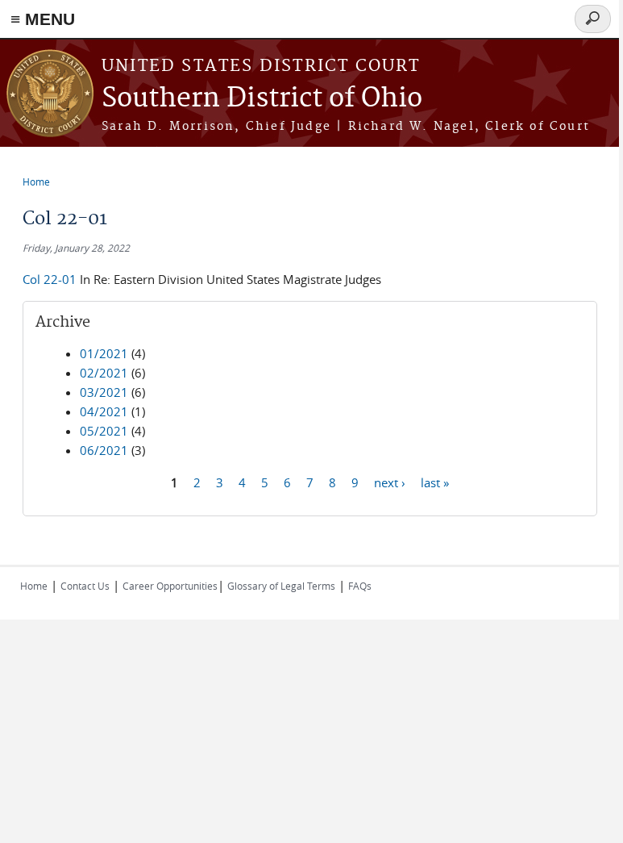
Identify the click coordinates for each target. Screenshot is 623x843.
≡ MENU (42, 19)
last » (435, 482)
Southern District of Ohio (262, 98)
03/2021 (104, 392)
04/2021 (104, 411)
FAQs (360, 585)
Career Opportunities (170, 585)
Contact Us (85, 585)
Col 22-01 (50, 279)
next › (389, 482)
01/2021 (104, 353)
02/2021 (104, 373)
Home (36, 181)
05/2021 (104, 431)
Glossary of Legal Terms (281, 585)
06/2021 (104, 450)
